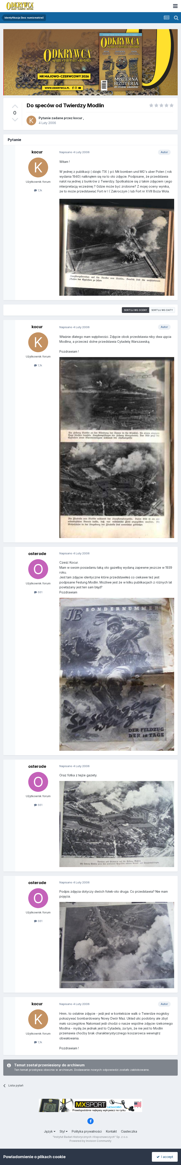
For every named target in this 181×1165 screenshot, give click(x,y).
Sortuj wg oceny (135, 310)
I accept (166, 1157)
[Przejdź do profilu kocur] (31, 120)
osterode (37, 553)
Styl (63, 1131)
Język (49, 1131)
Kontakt (111, 1131)
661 (39, 592)
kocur (77, 118)
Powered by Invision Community (90, 1140)
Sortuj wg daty (162, 310)
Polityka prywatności (87, 1131)
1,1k (39, 190)
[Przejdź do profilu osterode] (38, 569)
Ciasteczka (129, 1131)
